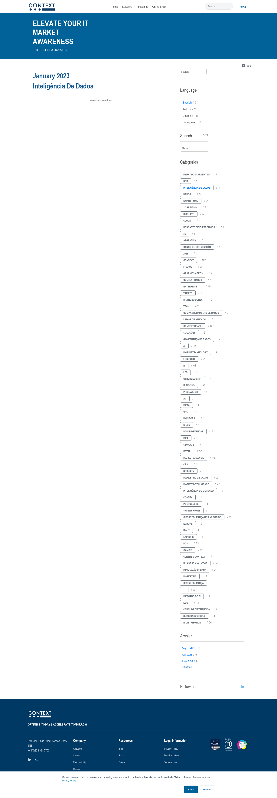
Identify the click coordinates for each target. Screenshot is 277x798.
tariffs (187, 293)
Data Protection (171, 755)
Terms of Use (170, 762)
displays (188, 214)
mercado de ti (191, 596)
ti (184, 589)
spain (186, 424)
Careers (77, 755)
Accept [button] (190, 789)
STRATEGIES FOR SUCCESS (50, 50)
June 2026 (189, 661)
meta (186, 405)
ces (185, 464)
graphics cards (193, 273)
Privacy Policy (69, 780)
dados (187, 194)
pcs (185, 543)
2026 (185, 253)
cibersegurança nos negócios (202, 517)
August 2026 (190, 648)
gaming (187, 550)
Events (122, 762)
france (187, 266)
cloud (187, 220)
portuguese (192, 122)
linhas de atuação (194, 319)
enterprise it (191, 286)
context (188, 260)
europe (188, 523)
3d (184, 233)
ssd (185, 181)
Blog (121, 748)
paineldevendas (193, 431)
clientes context (194, 556)
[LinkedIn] (30, 760)
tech (186, 306)
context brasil (192, 326)
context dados (192, 279)
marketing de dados (195, 477)
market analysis (193, 457)
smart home (190, 200)
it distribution (192, 622)
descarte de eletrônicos (199, 227)
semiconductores (194, 615)
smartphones (191, 510)
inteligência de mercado (198, 490)
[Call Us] (36, 760)
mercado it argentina (196, 174)
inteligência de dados (196, 187)
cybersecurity (192, 378)
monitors (189, 418)
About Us (77, 748)
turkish (190, 109)
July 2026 (189, 654)
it (184, 365)
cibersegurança (193, 583)
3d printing (190, 207)
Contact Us (78, 769)
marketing (189, 576)
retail (187, 451)
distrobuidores (193, 299)
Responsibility (79, 762)
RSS (248, 65)
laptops (188, 536)
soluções (189, 332)
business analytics (195, 563)
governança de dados (197, 339)
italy (186, 530)
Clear (205, 134)
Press (121, 755)
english (190, 115)
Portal (243, 6)
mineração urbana (194, 569)
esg (185, 602)
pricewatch (190, 391)
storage (188, 444)
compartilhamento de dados (201, 312)
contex (187, 497)
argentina (189, 240)
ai (184, 345)
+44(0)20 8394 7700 (38, 750)
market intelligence (196, 484)
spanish (190, 102)
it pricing (189, 385)
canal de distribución (196, 609)
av (184, 398)
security (188, 471)
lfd (185, 372)
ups (185, 411)
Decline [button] (207, 789)
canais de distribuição (197, 246)
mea (185, 438)
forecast (189, 359)
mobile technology (195, 352)
